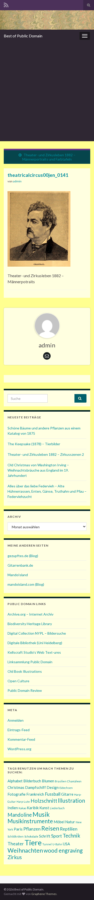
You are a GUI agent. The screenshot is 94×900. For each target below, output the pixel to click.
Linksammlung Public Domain (30, 662)
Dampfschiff (35, 787)
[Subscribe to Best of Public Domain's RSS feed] (6, 4)
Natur (70, 821)
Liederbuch (57, 808)
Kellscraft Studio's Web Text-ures (34, 652)
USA (66, 844)
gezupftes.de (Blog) (23, 556)
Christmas (16, 787)
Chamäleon (74, 781)
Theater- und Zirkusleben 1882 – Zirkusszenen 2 (46, 454)
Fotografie (17, 794)
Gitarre (67, 794)
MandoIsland (18, 575)
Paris (18, 829)
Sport (56, 836)
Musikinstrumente (30, 821)
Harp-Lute (23, 801)
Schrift (44, 836)
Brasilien (60, 781)
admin (17, 181)
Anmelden (16, 720)
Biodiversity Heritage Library (30, 624)
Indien (13, 807)
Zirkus (15, 857)
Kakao (22, 808)
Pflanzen (32, 829)
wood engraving (63, 850)
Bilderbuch (32, 781)
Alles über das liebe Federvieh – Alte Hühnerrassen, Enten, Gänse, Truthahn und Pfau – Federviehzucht (47, 491)
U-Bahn (57, 844)
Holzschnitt (44, 801)
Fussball (52, 794)
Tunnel (47, 844)
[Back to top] (82, 888)
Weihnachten (25, 850)
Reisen (50, 828)
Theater (16, 843)
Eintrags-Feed (19, 730)
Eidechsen (66, 787)
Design (53, 787)
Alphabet (15, 781)
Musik (41, 814)
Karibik (33, 807)
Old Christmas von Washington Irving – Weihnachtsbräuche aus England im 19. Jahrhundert (38, 470)
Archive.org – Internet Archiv (30, 614)
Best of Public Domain (23, 35)
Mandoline (20, 815)
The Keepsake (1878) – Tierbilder (34, 444)
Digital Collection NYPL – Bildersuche (37, 633)
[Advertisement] (47, 92)
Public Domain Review (25, 690)
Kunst (44, 807)
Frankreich (35, 794)
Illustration (71, 800)
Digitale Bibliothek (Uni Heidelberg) (35, 643)
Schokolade (31, 836)
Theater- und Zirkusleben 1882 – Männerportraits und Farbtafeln (48, 157)
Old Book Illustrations (25, 671)
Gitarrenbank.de (20, 565)
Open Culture (18, 681)
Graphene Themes (44, 894)
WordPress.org (19, 749)
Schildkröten (16, 836)
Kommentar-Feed (21, 739)
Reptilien (68, 829)
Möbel (59, 821)
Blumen (48, 781)
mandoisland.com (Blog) (26, 584)
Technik (71, 836)
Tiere (33, 842)
